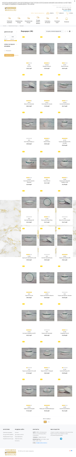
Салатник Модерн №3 (29, 220)
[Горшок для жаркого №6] (64, 240)
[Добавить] (34, 46)
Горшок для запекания (47, 333)
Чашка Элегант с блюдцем (47, 371)
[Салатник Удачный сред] (46, 240)
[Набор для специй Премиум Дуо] (46, 391)
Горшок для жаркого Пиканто (47, 295)
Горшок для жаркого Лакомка (65, 295)
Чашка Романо (47, 141)
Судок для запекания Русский (29, 258)
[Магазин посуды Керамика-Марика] (10, 8)
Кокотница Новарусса (29, 141)
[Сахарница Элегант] (64, 316)
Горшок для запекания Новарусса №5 (64, 181)
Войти (32, 13)
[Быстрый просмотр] (34, 38)
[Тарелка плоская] (29, 278)
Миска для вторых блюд (46, 220)
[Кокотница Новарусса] (29, 124)
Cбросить (16, 55)
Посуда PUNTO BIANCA (8, 434)
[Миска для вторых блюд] (46, 202)
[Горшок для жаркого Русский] (29, 353)
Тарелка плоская (29, 295)
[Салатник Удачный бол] (64, 391)
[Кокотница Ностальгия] (46, 86)
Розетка (29, 66)
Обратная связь (18, 438)
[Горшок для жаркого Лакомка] (64, 278)
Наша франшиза (18, 436)
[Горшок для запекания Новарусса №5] (64, 163)
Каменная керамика (7, 432)
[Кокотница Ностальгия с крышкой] (29, 163)
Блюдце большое (47, 66)
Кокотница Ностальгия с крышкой (29, 181)
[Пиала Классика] (64, 49)
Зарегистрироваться (39, 13)
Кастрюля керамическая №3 (29, 333)
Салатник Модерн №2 (65, 371)
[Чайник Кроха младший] (29, 391)
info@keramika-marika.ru (41, 443)
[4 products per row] (72, 31)
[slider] (29, 63)
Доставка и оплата (19, 434)
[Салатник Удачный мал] (64, 86)
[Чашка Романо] (46, 124)
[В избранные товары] (34, 42)
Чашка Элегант (46, 181)
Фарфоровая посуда (8, 436)
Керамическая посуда (8, 438)
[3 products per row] (69, 31)
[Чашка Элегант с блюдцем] (46, 353)
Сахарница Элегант (64, 333)
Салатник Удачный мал (65, 104)
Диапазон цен (8, 32)
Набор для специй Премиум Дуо (47, 408)
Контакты (17, 441)
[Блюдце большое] (46, 49)
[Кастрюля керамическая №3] (29, 316)
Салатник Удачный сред (46, 258)
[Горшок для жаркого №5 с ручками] (64, 124)
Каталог (17, 432)
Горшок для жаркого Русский (29, 371)
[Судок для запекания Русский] (29, 240)
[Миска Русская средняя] (64, 202)
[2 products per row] (67, 31)
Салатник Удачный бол (65, 408)
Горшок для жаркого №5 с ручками (65, 142)
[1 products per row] (65, 31)
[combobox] (54, 31)
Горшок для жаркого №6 (64, 258)
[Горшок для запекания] (46, 316)
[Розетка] (29, 49)
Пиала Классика (64, 66)
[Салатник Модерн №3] (29, 202)
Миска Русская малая (29, 104)
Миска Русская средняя (64, 220)
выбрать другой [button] (67, 10)
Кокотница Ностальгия (47, 104)
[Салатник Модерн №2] (64, 353)
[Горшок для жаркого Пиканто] (46, 278)
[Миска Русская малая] (29, 86)
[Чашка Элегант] (46, 163)
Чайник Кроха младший (29, 408)
